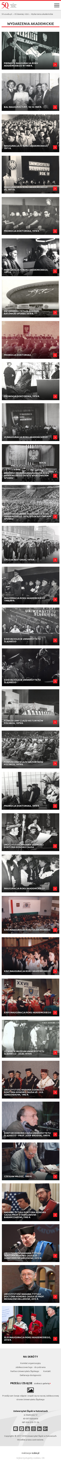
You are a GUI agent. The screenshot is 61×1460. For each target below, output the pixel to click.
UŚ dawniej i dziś (21, 14)
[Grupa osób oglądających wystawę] (30, 1039)
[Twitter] (21, 1428)
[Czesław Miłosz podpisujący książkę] (30, 1161)
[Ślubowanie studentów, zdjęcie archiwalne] (30, 956)
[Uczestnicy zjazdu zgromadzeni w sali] (30, 749)
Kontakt (47, 1371)
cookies (37, 1458)
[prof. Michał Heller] (30, 1284)
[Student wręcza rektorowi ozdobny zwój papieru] (30, 667)
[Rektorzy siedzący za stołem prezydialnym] (30, 626)
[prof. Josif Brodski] (30, 1120)
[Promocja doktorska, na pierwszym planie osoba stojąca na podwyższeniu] (30, 381)
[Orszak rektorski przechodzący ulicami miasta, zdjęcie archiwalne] (30, 545)
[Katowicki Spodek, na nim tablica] (30, 299)
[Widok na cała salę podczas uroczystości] (30, 915)
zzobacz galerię (41, 1383)
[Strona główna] (9, 5)
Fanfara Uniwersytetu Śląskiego (24, 1371)
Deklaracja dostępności (30, 1375)
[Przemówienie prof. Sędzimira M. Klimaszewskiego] (30, 585)
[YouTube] (27, 1428)
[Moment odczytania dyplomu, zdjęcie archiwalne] (30, 832)
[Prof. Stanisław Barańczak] (30, 1202)
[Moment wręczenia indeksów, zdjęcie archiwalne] (30, 873)
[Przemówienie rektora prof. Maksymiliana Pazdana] (30, 997)
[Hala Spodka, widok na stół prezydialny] (30, 463)
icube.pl (35, 1453)
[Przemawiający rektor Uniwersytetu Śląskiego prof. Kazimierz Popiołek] (30, 51)
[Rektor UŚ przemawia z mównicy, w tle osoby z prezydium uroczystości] (30, 175)
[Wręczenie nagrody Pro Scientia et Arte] (30, 1325)
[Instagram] (33, 1428)
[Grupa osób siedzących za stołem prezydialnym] (30, 708)
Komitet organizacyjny (30, 1363)
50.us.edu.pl (7, 14)
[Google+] (45, 1428)
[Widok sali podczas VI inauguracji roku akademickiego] (30, 422)
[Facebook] (15, 1428)
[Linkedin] (39, 1428)
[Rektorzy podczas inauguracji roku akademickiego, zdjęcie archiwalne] (30, 133)
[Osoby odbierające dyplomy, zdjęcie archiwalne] (30, 791)
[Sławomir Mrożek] (30, 1243)
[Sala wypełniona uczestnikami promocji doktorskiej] (30, 340)
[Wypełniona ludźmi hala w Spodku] (30, 504)
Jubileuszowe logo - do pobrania (30, 1367)
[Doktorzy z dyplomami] (30, 216)
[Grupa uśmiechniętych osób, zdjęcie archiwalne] (30, 92)
